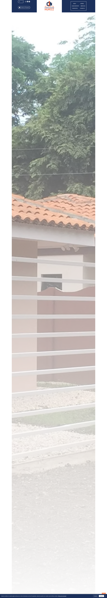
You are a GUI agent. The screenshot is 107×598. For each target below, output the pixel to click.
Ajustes (95, 596)
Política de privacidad (62, 596)
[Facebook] (27, 1)
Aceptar (101, 596)
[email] (29, 1)
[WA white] (26, 1)
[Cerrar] (105, 596)
